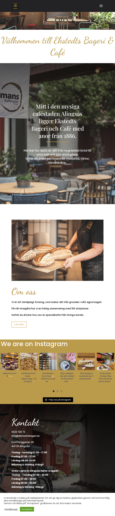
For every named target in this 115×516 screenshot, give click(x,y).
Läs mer (19, 324)
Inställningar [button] (11, 509)
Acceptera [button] (27, 509)
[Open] (9, 361)
